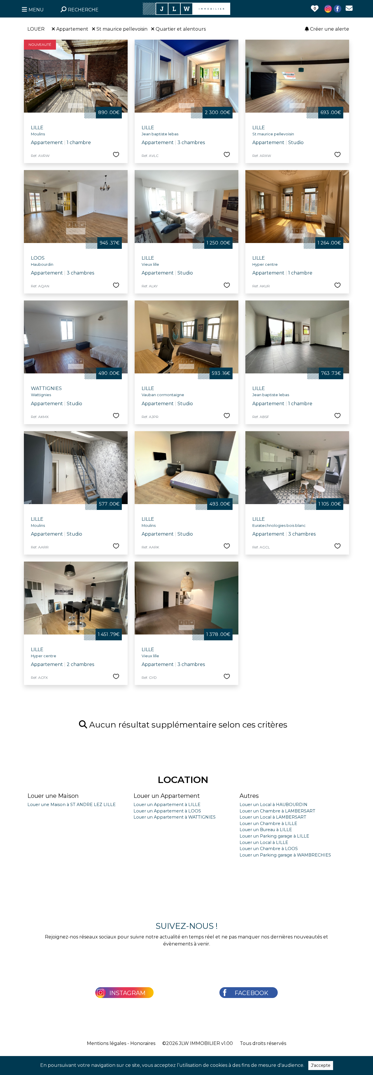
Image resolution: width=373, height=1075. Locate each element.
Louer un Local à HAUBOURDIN (273, 804)
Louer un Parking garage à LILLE (274, 836)
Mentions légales (106, 1043)
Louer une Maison (53, 795)
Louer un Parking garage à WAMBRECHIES (285, 855)
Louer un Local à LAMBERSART (273, 817)
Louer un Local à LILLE (264, 842)
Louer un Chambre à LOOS (269, 848)
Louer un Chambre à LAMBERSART (277, 811)
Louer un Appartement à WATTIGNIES (174, 817)
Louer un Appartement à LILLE (166, 804)
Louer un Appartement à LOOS (167, 811)
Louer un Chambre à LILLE (268, 823)
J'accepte (320, 1065)
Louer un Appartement (166, 795)
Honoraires (142, 1043)
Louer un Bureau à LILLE (266, 829)
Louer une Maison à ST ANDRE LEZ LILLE (71, 804)
